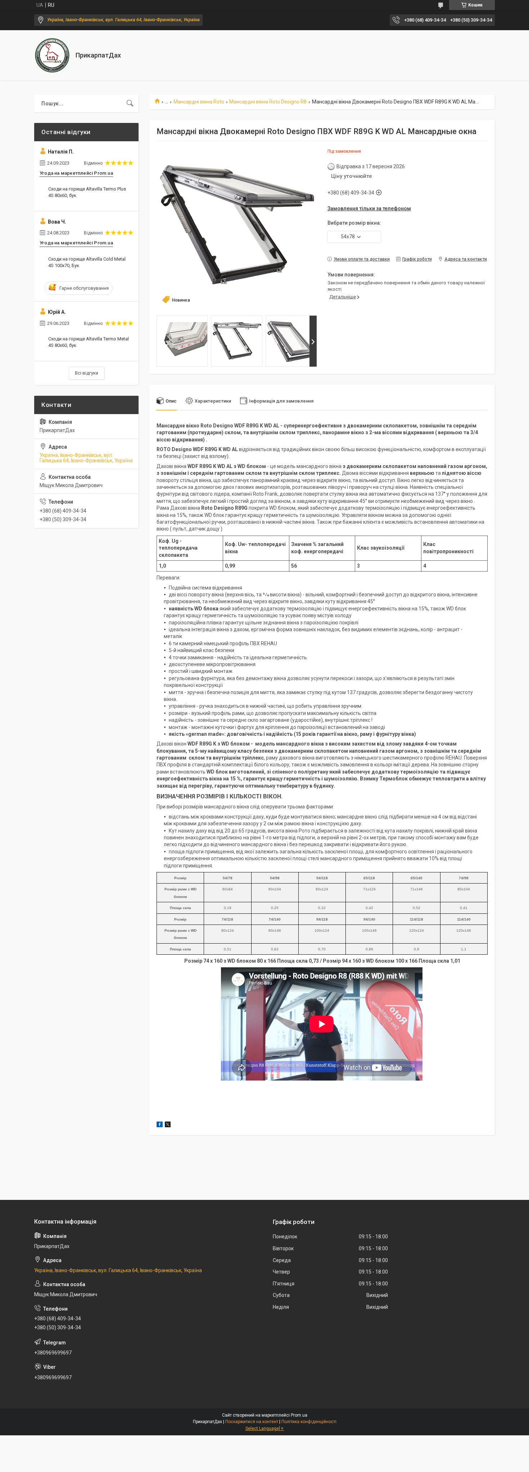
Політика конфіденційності (308, 1421)
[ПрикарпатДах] (52, 55)
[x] (168, 1125)
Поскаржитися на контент (251, 1421)
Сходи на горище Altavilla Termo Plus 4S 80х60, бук (87, 192)
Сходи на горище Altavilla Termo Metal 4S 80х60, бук (88, 342)
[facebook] (160, 1125)
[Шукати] (130, 103)
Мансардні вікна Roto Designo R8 (268, 102)
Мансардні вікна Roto (198, 102)
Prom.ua (299, 1415)
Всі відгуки (86, 373)
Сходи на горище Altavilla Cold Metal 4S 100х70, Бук (87, 262)
